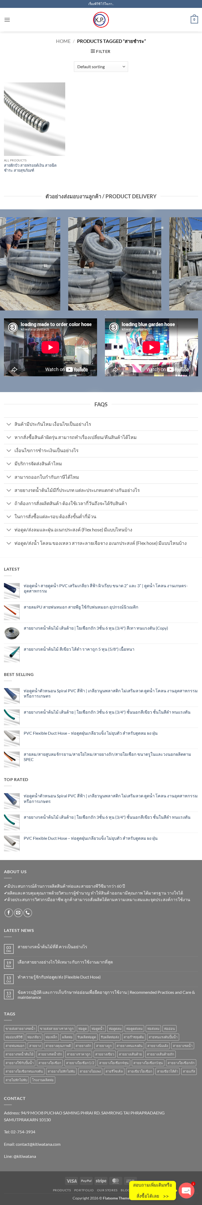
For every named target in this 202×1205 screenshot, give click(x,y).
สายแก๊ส (189, 1071)
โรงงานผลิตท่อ (43, 1080)
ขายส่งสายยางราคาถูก (57, 1028)
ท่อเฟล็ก (51, 1037)
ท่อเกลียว (34, 1037)
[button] (7, 19)
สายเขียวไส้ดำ (167, 1071)
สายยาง (35, 1046)
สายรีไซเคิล (114, 1071)
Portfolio (84, 1190)
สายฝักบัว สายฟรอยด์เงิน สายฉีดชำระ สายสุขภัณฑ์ (30, 167)
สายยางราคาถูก (78, 1054)
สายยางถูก (104, 1046)
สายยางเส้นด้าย (130, 1054)
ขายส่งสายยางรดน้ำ (20, 1028)
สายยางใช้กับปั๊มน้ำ (20, 1063)
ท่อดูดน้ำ (98, 1028)
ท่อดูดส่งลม (134, 1028)
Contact (141, 1190)
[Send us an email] (18, 912)
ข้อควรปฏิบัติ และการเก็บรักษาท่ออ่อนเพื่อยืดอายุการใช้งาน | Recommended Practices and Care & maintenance (106, 995)
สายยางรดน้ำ (183, 1046)
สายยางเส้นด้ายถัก (160, 1054)
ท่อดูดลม (115, 1028)
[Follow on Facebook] (8, 912)
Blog (125, 1190)
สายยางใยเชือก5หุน (148, 1063)
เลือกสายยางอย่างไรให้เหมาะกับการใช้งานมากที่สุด (65, 961)
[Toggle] (9, 424)
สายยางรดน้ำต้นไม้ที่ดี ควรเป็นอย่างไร (52, 946)
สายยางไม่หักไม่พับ (61, 1071)
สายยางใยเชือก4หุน (114, 1063)
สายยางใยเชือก (49, 1063)
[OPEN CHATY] (186, 1190)
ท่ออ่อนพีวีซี (14, 1037)
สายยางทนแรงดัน (130, 1046)
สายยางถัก (83, 1046)
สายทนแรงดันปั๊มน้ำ (163, 1037)
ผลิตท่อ (67, 1037)
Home (63, 41)
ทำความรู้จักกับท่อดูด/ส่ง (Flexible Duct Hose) (59, 976)
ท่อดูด (82, 1028)
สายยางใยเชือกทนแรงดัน (24, 1071)
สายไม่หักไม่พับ (16, 1080)
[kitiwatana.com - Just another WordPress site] (101, 20)
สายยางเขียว (104, 1054)
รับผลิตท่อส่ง (110, 1037)
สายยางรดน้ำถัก (50, 1054)
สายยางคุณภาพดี (58, 1046)
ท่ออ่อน (169, 1028)
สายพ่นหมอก (15, 1046)
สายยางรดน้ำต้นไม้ (19, 1054)
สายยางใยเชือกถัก (181, 1063)
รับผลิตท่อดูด (86, 1037)
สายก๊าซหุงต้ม (134, 1037)
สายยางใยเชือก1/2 (80, 1063)
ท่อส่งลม (153, 1028)
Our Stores (107, 1190)
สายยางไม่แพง (90, 1071)
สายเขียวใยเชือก (140, 1071)
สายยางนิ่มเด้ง (157, 1046)
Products (62, 1190)
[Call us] (27, 912)
